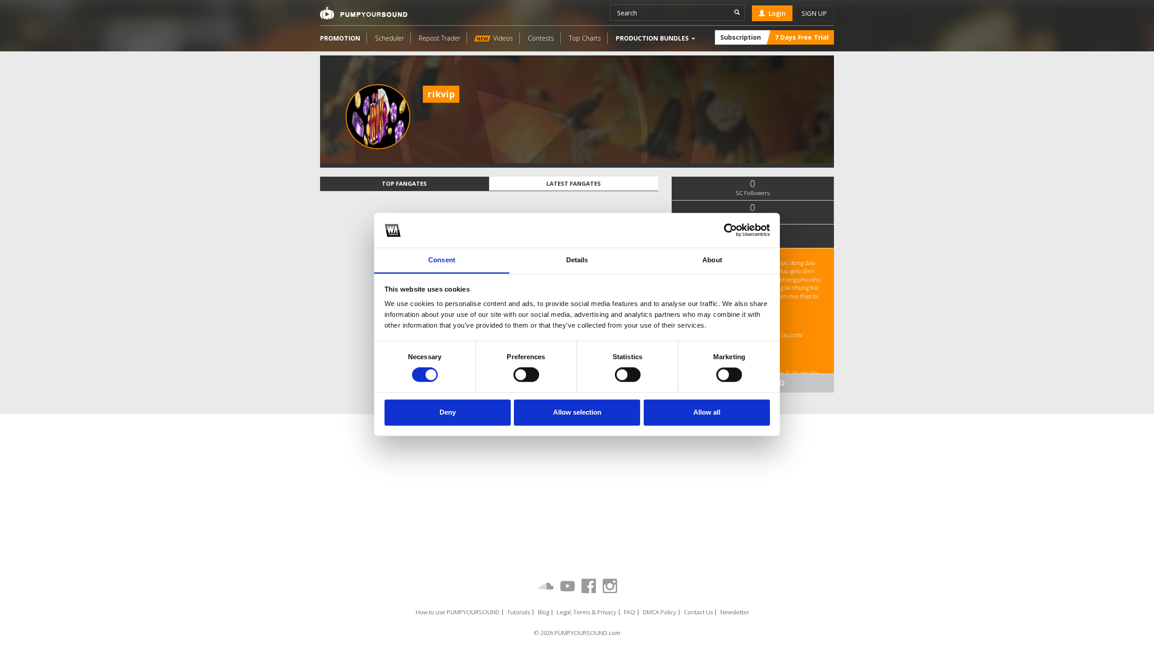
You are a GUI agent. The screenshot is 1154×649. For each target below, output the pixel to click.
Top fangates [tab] (404, 183)
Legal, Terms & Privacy (586, 612)
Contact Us (698, 612)
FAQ (629, 612)
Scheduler (389, 38)
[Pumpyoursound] (364, 13)
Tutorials (518, 612)
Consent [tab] (441, 260)
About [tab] (712, 260)
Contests (541, 38)
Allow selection (577, 412)
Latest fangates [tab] (573, 183)
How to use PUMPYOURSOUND (457, 612)
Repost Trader (439, 38)
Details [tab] (577, 260)
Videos (494, 38)
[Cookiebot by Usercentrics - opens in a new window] (730, 230)
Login (775, 13)
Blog (543, 612)
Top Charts (585, 38)
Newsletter (734, 612)
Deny (448, 412)
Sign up (814, 13)
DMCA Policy (659, 612)
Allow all (706, 412)
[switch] (526, 375)
